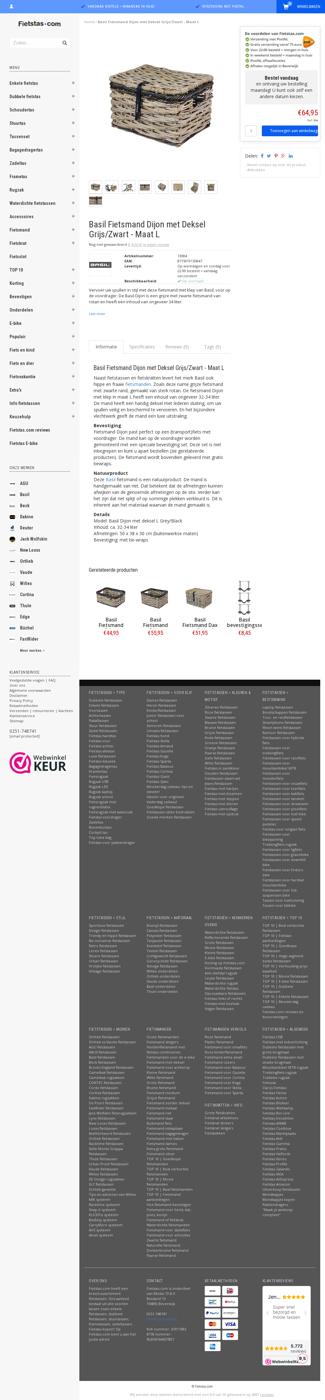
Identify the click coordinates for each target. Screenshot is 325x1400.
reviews (267, 1394)
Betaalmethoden (24, 705)
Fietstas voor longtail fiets (283, 829)
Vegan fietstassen (219, 1008)
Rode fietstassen (218, 737)
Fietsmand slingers (162, 1042)
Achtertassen (100, 715)
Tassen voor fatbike (279, 905)
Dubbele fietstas (25, 96)
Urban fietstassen (103, 961)
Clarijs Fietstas (274, 1087)
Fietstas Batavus (160, 766)
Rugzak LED (98, 786)
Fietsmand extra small (223, 1057)
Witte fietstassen (218, 763)
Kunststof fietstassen (164, 945)
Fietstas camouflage (221, 808)
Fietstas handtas (102, 735)
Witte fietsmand (160, 1077)
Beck (25, 505)
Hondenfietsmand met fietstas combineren (166, 1049)
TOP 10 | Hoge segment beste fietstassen (282, 958)
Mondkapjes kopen (278, 1199)
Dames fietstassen (162, 700)
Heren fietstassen (161, 705)
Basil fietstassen (102, 1057)
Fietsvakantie (23, 376)
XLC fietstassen (101, 1184)
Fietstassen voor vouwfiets (284, 783)
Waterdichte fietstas (221, 988)
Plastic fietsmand (219, 1042)
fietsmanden (138, 384)
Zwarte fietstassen (220, 717)
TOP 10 (16, 270)
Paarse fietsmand (161, 1255)
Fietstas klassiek (102, 761)
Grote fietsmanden (163, 1036)
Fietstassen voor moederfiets (276, 776)
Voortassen (98, 710)
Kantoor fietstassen (278, 732)
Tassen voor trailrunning (283, 900)
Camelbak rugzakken (106, 1077)
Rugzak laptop (101, 791)
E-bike (16, 323)
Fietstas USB (272, 1036)
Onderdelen (21, 310)
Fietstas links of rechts (223, 998)
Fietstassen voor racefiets (284, 758)
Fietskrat (18, 243)
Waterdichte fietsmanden (168, 1224)
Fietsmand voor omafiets (226, 1047)
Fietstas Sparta (159, 761)
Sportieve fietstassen (106, 925)
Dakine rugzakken (104, 1097)
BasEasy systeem (103, 1219)
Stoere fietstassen (104, 955)
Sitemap (16, 720)
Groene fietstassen (221, 742)
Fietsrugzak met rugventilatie (102, 804)
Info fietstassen (25, 403)
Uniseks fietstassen (162, 730)
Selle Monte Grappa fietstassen (106, 1151)
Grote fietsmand (161, 1082)
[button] (73, 84)
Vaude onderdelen (163, 981)
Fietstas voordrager (105, 817)
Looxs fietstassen (103, 1128)
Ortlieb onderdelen (163, 976)
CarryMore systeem (106, 1224)
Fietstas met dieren (221, 803)
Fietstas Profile (274, 1163)
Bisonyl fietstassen (162, 925)
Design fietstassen (104, 930)
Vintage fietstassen (104, 971)
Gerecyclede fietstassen (167, 961)
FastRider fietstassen (106, 1108)
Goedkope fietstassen (165, 806)
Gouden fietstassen (221, 773)
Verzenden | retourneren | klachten (41, 710)
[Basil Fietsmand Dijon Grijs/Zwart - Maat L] (155, 598)
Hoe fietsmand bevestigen (169, 1204)
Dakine (26, 516)
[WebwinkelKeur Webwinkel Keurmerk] (49, 763)
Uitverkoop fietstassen (281, 1189)
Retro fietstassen (103, 945)
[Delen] (261, 156)
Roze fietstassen (218, 712)
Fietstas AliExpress (277, 1179)
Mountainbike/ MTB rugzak (285, 1067)
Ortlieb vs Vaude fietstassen (112, 1042)
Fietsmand (20, 229)
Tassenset (20, 136)
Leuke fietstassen (219, 978)
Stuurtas (18, 123)
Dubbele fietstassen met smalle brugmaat (283, 1060)
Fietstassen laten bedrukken (171, 812)
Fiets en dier (22, 363)
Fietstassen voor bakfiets (283, 793)
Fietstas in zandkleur (222, 768)
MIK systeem (99, 1199)
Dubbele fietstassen (105, 700)
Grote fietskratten (220, 1112)
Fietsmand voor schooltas (168, 1235)
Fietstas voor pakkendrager (112, 842)
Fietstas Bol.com (276, 1113)
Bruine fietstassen (220, 727)
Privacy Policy (21, 700)
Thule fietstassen (103, 1158)
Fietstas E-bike (24, 443)
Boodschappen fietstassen (284, 712)
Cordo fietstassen (103, 1087)
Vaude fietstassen (103, 1169)
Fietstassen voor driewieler (285, 803)
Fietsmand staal (160, 1118)
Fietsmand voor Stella (223, 1087)
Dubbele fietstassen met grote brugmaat (283, 1049)
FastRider (29, 639)
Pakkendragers (275, 1204)
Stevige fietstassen (162, 966)
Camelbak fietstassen (106, 1072)
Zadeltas (18, 163)
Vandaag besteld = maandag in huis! (121, 6)
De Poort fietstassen (106, 1102)
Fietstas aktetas (102, 751)
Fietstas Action (274, 1097)
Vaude (26, 572)
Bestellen (111, 646)
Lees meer (97, 314)
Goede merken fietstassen (169, 817)
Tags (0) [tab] (212, 347)
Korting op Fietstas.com (225, 962)
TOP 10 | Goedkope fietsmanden (164, 1161)
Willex (26, 583)
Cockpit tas (98, 832)
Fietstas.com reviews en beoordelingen (282, 1014)
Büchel (27, 627)
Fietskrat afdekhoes (221, 1117)
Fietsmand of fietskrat (165, 1219)
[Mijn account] (11, 5)
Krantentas (98, 771)
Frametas (18, 176)
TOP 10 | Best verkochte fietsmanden (168, 1171)
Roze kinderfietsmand (223, 1052)
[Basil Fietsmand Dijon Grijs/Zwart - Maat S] (111, 598)
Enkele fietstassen (104, 705)
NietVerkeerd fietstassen (110, 1133)
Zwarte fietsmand (161, 1240)
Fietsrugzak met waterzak (111, 812)
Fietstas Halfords (276, 1153)
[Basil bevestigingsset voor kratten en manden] (244, 598)
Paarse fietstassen (220, 752)
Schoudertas (22, 109)
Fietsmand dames (162, 1143)
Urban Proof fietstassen (109, 1163)
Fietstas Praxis (274, 1148)
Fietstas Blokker (275, 1102)
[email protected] (25, 736)
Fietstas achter (101, 746)
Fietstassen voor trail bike (284, 813)
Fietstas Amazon (276, 1184)
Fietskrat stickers (219, 1123)
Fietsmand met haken (165, 1138)
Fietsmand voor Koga (223, 1082)
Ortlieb (26, 561)
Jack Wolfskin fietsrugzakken (112, 1113)
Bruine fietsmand (161, 1087)
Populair (18, 336)
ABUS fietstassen (102, 1052)
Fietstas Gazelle (160, 751)
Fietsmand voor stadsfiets (168, 1230)
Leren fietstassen (103, 950)
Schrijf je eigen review (150, 244)
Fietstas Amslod (160, 746)
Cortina (27, 594)
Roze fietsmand (218, 1036)
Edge (25, 616)
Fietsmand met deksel (165, 1062)
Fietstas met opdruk (222, 813)
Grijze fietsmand (161, 1097)
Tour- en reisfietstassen (282, 717)
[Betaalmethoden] (213, 1291)
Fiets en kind (22, 350)
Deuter (26, 527)
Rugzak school (101, 796)
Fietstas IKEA (272, 1174)
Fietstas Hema (274, 1092)
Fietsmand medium (163, 1092)
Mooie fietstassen (219, 947)
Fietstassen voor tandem (283, 798)
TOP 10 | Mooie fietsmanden (160, 1182)
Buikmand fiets (159, 1123)
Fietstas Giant (158, 776)
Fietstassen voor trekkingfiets (276, 750)
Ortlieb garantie (102, 1189)
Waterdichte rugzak (221, 983)
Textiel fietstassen (162, 950)
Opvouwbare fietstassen (225, 993)
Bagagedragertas (26, 149)
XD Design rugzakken (106, 1179)
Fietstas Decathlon (278, 1118)
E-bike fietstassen (219, 957)
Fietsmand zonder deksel (168, 1102)
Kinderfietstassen (161, 710)
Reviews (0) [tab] (177, 347)
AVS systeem (99, 1230)
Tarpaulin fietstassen (164, 940)
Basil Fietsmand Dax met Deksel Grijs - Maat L (199, 627)
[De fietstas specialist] (39, 24)
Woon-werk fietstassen (281, 727)
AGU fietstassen (102, 1047)
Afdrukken (256, 169)
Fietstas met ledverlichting (285, 1042)
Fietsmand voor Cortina (225, 1077)
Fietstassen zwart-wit (222, 778)
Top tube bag (100, 837)
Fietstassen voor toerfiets (283, 788)
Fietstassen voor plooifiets (284, 808)
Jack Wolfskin (33, 539)
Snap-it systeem (102, 1209)
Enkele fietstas (24, 83)
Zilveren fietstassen (221, 707)
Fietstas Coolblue (276, 1128)
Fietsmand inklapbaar (165, 1128)
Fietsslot (18, 256)
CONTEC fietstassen (105, 1082)
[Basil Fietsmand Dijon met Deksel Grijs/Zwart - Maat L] (162, 106)
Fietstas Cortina (160, 771)
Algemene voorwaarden (30, 690)
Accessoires (22, 216)
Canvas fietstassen (162, 930)
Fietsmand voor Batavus (225, 1067)
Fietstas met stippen (222, 798)
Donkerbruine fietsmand (168, 1250)
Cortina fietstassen (104, 1092)
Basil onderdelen (161, 986)
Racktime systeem (104, 1204)
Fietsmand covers (220, 1062)
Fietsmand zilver (161, 1153)
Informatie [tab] (106, 347)
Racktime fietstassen (106, 1143)
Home (89, 21)
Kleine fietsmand (161, 1072)
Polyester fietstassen (164, 935)
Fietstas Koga (158, 756)
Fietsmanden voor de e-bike (171, 1057)
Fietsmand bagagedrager (168, 1133)
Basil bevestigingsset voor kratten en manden (246, 627)
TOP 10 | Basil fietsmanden (170, 1189)
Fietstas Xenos (274, 1158)
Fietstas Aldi (272, 1138)
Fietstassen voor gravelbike (285, 854)
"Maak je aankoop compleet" (277, 1212)
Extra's (16, 390)
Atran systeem (101, 1235)
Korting (17, 283)
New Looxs (30, 550)
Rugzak (17, 189)
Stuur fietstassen (103, 725)
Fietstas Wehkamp (277, 1108)
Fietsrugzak (98, 776)
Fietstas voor (99, 740)
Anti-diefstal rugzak (221, 973)
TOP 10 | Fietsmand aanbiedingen (164, 1197)
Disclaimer (19, 695)
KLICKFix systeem (103, 1214)
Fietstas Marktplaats (279, 1133)
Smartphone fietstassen (282, 722)
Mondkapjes (272, 1194)
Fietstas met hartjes (221, 788)
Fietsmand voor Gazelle (225, 1072)
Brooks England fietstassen (111, 1067)
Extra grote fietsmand (165, 1148)
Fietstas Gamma (276, 1143)
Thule (25, 605)
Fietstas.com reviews (30, 430)
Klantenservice (22, 715)
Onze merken (22, 468)
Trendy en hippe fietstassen (112, 935)
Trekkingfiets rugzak (279, 844)
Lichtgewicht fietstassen (167, 955)
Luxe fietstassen (102, 756)
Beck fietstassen (102, 1062)
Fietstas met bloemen (223, 793)
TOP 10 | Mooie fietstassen (285, 976)
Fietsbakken (215, 1133)
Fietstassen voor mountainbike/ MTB (279, 766)
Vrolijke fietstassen (105, 966)
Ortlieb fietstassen (104, 1036)
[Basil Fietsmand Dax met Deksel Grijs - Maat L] (199, 598)
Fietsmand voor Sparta (224, 1092)
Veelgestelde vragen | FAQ (33, 680)
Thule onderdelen (162, 991)
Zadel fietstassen (103, 730)
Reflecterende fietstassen (226, 937)
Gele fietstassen (218, 758)
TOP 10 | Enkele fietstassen (285, 996)
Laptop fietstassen (277, 707)
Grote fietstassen (219, 942)
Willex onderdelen (162, 971)
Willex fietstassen (103, 1174)
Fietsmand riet (159, 1113)
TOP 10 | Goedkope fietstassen (279, 948)
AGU (24, 483)
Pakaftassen (99, 720)
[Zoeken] (64, 39)
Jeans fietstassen (218, 783)
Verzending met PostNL (223, 6)
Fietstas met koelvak (222, 1003)
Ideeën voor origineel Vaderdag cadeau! (165, 799)
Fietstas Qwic (158, 781)
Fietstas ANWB (274, 1123)
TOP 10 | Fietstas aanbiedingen (276, 938)
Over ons (17, 685)
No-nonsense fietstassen (109, 940)
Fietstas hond (158, 735)
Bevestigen (21, 296)
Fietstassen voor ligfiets (282, 849)
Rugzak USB (99, 781)
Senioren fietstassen (164, 725)
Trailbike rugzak (276, 1077)
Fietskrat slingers (219, 1128)
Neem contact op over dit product (276, 164)
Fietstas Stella (158, 740)
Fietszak (269, 1082)
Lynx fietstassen (102, 1118)
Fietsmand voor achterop (168, 1067)
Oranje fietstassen (220, 747)
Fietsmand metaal (162, 1108)
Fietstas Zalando (276, 1169)
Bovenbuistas (100, 827)
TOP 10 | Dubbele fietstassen (277, 989)
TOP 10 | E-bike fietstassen (285, 981)
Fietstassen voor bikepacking (276, 837)
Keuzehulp (20, 416)
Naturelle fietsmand (163, 1245)
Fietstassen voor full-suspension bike (280, 893)
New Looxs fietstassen (107, 1123)
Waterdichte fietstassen (33, 203)
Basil (25, 494)
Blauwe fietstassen (220, 722)
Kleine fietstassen (219, 952)
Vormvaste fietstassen (223, 968)
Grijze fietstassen (219, 732)
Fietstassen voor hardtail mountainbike (283, 882)
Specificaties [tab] (142, 347)
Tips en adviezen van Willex (112, 1194)
